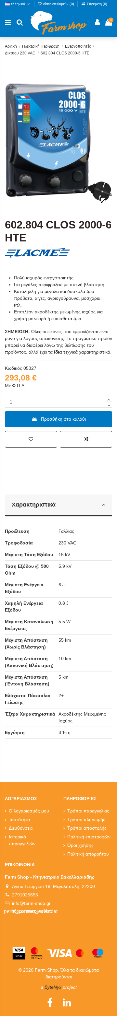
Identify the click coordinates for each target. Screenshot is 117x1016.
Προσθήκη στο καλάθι (63, 419)
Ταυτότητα (19, 819)
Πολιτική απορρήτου (88, 854)
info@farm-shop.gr (31, 903)
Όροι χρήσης (80, 845)
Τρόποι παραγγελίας (88, 810)
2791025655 (25, 894)
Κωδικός (13, 368)
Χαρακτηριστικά (34, 504)
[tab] (58, 506)
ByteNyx (53, 987)
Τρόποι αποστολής (87, 828)
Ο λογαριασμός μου (29, 810)
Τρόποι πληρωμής (86, 819)
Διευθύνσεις (21, 828)
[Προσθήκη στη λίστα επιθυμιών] (31, 439)
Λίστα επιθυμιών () (58, 4)
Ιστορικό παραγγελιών (22, 840)
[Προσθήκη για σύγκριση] (86, 439)
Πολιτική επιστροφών (88, 836)
